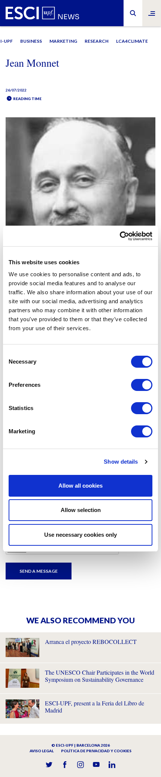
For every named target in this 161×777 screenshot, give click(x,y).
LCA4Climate (132, 41)
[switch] (141, 385)
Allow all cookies (80, 485)
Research (97, 41)
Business (31, 41)
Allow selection (81, 510)
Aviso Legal (42, 751)
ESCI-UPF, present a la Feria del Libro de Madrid (94, 706)
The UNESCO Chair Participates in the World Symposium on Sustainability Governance (99, 675)
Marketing (63, 41)
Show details (121, 461)
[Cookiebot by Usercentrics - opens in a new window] (119, 236)
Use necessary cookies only (80, 534)
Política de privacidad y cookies (96, 751)
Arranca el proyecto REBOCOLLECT (91, 641)
